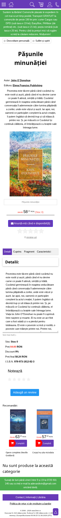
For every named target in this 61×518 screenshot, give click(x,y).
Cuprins (17, 251)
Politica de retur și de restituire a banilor (30, 503)
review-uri (31, 237)
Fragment (29, 251)
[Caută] (32, 4)
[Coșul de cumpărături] (41, 4)
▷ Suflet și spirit (41, 40)
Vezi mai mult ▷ (9, 335)
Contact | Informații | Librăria (30, 497)
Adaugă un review (24, 392)
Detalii (7, 251)
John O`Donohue (20, 80)
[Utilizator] (50, 4)
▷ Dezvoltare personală (16, 40)
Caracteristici (44, 251)
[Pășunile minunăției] (30, 164)
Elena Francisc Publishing (27, 85)
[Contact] (57, 4)
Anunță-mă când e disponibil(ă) (32, 223)
